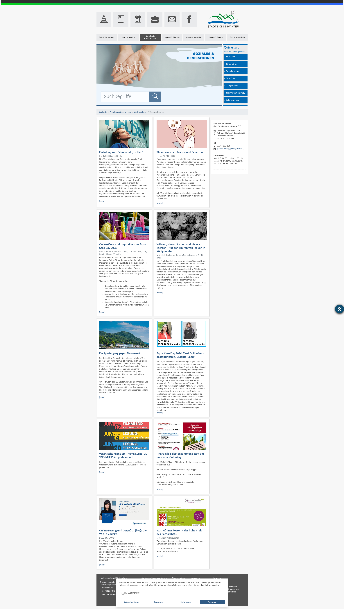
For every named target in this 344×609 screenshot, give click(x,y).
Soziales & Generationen (120, 112)
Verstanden (212, 602)
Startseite (103, 112)
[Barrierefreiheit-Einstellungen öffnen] (339, 309)
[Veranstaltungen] (138, 19)
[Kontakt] (172, 19)
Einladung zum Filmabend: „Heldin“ (121, 152)
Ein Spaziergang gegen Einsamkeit (119, 353)
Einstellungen (185, 602)
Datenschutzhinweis (131, 602)
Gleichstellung (140, 112)
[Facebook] (189, 19)
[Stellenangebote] (154, 19)
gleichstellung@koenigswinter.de (230, 149)
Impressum (158, 602)
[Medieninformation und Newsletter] (120, 19)
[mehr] (102, 201)
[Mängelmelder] (104, 19)
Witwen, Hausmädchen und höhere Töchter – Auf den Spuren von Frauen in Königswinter (181, 248)
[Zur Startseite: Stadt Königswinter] (223, 19)
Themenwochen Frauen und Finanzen (180, 152)
